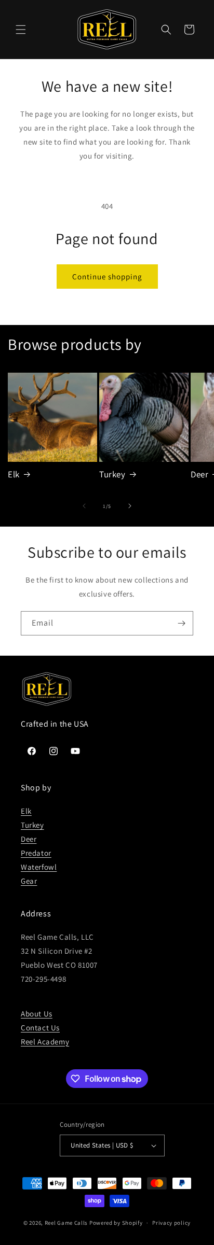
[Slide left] (84, 505)
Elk (14, 474)
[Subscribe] (181, 623)
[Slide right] (129, 505)
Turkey (112, 474)
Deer (28, 839)
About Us (36, 1013)
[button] (20, 29)
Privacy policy (171, 1222)
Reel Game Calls (66, 1222)
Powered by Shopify (116, 1222)
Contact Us (40, 1027)
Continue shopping (107, 276)
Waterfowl (39, 867)
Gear (29, 881)
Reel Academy (45, 1041)
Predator (36, 853)
